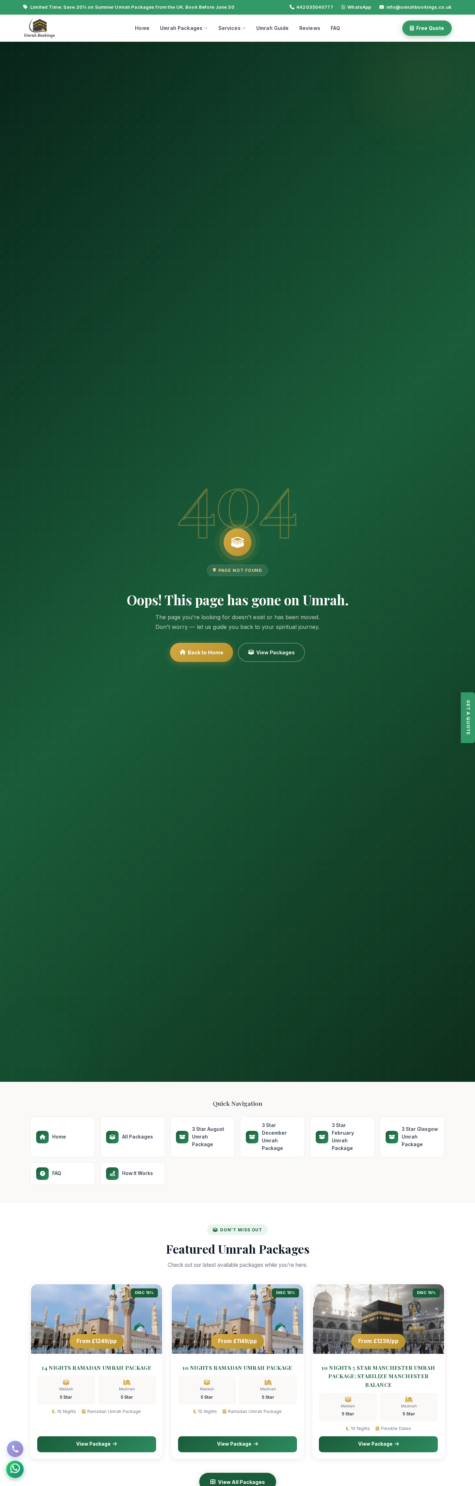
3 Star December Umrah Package (274, 1137)
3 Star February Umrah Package (343, 1137)
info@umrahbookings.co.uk (419, 7)
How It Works (137, 1173)
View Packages (275, 652)
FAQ (335, 28)
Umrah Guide (272, 28)
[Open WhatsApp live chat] (15, 1469)
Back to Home (205, 652)
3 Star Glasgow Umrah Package (420, 1136)
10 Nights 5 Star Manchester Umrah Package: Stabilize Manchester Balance (378, 1376)
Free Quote (430, 28)
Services (229, 28)
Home (142, 28)
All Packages (137, 1137)
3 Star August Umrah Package (208, 1136)
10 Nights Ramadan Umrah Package (237, 1367)
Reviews (309, 28)
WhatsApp (359, 7)
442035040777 (314, 7)
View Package (93, 1444)
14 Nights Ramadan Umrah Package (96, 1367)
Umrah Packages (181, 28)
